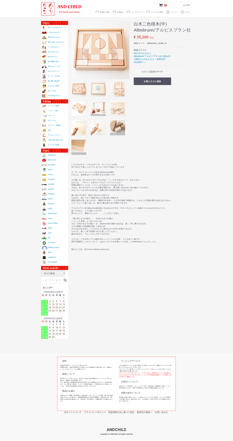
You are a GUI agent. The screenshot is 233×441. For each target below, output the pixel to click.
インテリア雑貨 (53, 106)
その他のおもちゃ (54, 96)
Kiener (50, 218)
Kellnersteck (52, 213)
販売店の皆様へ (144, 412)
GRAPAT (51, 189)
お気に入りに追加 (152, 81)
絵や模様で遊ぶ (53, 61)
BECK (50, 170)
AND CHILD (52, 160)
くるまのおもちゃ (54, 32)
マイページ (174, 12)
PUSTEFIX (51, 243)
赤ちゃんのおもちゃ (55, 27)
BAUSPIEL (51, 165)
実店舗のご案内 (104, 12)
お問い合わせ (161, 412)
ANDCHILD (116, 429)
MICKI (50, 228)
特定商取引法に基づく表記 (121, 412)
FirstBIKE (51, 184)
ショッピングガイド (137, 12)
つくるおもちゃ (53, 47)
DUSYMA (51, 179)
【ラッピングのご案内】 (126, 369)
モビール (51, 116)
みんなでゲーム (53, 71)
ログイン (188, 12)
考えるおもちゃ (53, 52)
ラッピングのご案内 (157, 12)
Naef (49, 233)
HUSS (50, 209)
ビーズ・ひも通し (54, 76)
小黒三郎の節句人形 (55, 140)
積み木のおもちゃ (54, 37)
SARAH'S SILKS (53, 247)
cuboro (50, 174)
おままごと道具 (53, 86)
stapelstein (52, 257)
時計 (49, 130)
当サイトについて (72, 412)
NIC (49, 238)
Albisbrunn (52, 155)
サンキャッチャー (54, 135)
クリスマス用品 (53, 145)
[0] (160, 5)
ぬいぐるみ (52, 91)
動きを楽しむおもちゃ (56, 42)
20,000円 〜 (139, 62)
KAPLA (50, 199)
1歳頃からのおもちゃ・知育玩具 (149, 59)
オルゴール (52, 120)
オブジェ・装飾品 (54, 125)
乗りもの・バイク (54, 66)
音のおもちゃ (53, 57)
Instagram (120, 12)
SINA (50, 252)
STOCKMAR (52, 262)
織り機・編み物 (53, 81)
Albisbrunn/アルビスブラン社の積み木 (152, 56)
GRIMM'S (51, 194)
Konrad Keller (53, 223)
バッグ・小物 (53, 111)
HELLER (51, 204)
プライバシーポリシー (95, 412)
